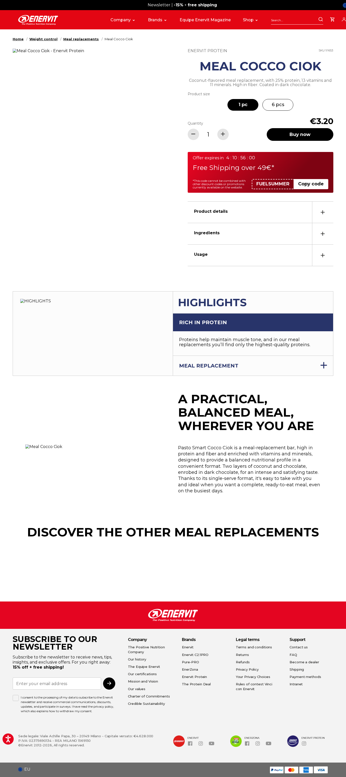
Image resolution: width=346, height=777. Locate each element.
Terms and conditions (254, 647)
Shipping (297, 669)
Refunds (243, 662)
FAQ (293, 655)
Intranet (296, 684)
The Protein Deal (196, 684)
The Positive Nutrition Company (146, 649)
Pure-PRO (190, 662)
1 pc (243, 104)
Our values (136, 689)
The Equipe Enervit (144, 667)
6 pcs (278, 104)
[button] (26, 769)
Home (18, 39)
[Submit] (320, 20)
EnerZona (190, 669)
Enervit (188, 647)
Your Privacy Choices (253, 677)
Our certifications (142, 674)
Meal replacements (81, 39)
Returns (242, 655)
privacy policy (103, 706)
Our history (137, 659)
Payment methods (305, 677)
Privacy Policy (247, 669)
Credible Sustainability (146, 704)
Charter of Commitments (149, 696)
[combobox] (297, 20)
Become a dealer (304, 662)
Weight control (43, 39)
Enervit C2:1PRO (195, 655)
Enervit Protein (194, 677)
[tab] (260, 212)
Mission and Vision (143, 681)
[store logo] (59, 20)
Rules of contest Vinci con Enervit (254, 686)
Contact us (299, 647)
